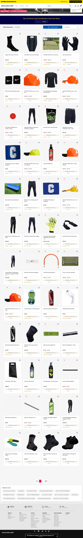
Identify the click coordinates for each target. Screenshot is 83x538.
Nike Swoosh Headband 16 (49, 345)
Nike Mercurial (56, 525)
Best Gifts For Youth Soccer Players (61, 498)
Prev (37, 481)
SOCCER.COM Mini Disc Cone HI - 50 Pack (70, 164)
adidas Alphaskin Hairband (68, 308)
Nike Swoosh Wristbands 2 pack (12, 91)
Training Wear (21, 490)
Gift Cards (44, 517)
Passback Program (11, 517)
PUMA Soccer (56, 517)
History (9, 514)
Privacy (32, 517)
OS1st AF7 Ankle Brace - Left (30, 453)
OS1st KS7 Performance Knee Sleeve (31, 345)
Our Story (9, 518)
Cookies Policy (33, 523)
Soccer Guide (44, 520)
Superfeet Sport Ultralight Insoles (11, 454)
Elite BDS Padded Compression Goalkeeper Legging (31, 128)
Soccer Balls (56, 520)
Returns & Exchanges (34, 518)
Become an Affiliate (45, 518)
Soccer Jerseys (56, 523)
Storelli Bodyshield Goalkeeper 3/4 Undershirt (50, 92)
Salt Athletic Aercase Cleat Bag (31, 54)
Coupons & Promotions (46, 519)
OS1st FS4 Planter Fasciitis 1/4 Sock (50, 454)
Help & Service (63, 1)
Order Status (21, 519)
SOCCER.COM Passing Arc (49, 272)
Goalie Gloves (56, 524)
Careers (9, 515)
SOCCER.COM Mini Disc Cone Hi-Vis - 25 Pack (31, 164)
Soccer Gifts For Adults (47, 494)
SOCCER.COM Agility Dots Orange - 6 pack (11, 128)
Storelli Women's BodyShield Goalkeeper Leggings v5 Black (12, 273)
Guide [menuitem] (26, 6)
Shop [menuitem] (16, 6)
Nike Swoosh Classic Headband (31, 272)
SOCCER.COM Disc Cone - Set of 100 (31, 92)
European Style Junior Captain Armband (12, 164)
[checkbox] (20, 33)
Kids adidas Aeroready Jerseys (44, 498)
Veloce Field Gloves (67, 54)
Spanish (67, 514)
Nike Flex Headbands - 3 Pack (69, 345)
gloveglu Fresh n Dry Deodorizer (70, 236)
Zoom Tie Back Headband (68, 381)
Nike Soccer (56, 514)
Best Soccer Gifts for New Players (63, 490)
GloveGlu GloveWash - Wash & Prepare (50, 418)
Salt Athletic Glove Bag (10, 381)
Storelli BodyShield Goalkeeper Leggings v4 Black (70, 418)
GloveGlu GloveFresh (29, 381)
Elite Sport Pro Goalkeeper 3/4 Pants (31, 200)
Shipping (32, 515)
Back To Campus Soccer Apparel (62, 494)
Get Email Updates (22, 518)
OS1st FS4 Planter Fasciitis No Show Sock (69, 454)
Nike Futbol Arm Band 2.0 (11, 417)
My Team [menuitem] (21, 6)
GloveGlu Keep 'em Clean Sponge (31, 308)
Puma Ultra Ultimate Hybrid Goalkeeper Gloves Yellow (49, 237)
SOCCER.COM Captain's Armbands (48, 200)
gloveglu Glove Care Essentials (50, 127)
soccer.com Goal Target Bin (69, 272)
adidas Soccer (56, 515)
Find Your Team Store (23, 517)
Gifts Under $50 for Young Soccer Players (26, 498)
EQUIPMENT (5, 11)
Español (32, 519)
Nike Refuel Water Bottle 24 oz (50, 308)
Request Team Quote (23, 514)
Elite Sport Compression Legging (31, 236)
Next (46, 481)
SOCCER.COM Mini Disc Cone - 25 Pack (70, 200)
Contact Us (21, 515)
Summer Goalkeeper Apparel (33, 494)
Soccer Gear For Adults (31, 490)
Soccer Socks (56, 518)
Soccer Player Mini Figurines (9, 498)
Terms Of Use (33, 514)
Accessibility (21, 520)
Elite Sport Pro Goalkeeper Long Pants (12, 237)
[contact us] (7, 533)
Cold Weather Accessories (8, 494)
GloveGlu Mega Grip (47, 163)
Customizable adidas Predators (46, 490)
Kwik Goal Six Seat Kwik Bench (12, 199)
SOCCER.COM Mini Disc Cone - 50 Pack (12, 309)
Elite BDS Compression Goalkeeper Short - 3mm (68, 128)
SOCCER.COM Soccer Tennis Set (50, 54)
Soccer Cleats (56, 519)
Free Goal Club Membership (7, 1)
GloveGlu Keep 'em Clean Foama (50, 381)
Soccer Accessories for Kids (9, 490)
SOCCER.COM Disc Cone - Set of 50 (70, 92)
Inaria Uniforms (75, 494)
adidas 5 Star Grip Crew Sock (11, 54)
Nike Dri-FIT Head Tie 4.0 (30, 417)
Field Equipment (20, 494)
